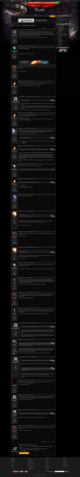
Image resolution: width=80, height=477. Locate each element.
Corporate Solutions (13, 461)
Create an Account (65, 462)
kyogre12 (14, 344)
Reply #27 (20, 45)
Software (15, 0)
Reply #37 (20, 211)
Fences (12, 463)
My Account (64, 461)
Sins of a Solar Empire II (31, 463)
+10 (14, 56)
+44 (14, 40)
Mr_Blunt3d (14, 385)
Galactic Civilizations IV (31, 462)
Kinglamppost (14, 51)
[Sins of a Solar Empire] (40, 9)
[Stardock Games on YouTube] (62, 49)
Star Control (29, 464)
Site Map (45, 475)
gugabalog (14, 400)
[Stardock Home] (12, 0)
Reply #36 (20, 194)
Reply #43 (20, 308)
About (47, 460)
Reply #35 (20, 178)
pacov (14, 70)
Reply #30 (22, 96)
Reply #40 (20, 262)
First (46, 28)
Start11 (12, 462)
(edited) (35, 45)
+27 (14, 91)
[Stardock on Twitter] (59, 49)
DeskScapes (12, 464)
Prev (48, 28)
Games (18, 0)
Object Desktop (13, 460)
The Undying (14, 133)
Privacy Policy (35, 475)
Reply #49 (20, 409)
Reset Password (65, 464)
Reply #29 (20, 81)
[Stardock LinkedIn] (64, 51)
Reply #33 (20, 145)
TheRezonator (14, 86)
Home (12, 23)
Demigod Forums (33, 65)
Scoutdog (14, 236)
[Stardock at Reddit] (59, 51)
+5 (14, 390)
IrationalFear (14, 35)
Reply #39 (20, 247)
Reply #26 (20, 29)
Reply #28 (20, 65)
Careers (47, 463)
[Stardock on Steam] (66, 49)
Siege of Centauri (30, 468)
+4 (15, 107)
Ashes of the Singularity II (31, 460)
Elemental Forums (33, 231)
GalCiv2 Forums (33, 194)
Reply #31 (20, 112)
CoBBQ (14, 216)
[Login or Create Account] (65, 0)
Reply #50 (20, 425)
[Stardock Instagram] (65, 49)
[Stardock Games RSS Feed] (65, 51)
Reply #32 (20, 128)
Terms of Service (39, 475)
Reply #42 (20, 292)
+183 (14, 75)
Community (21, 0)
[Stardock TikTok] (62, 51)
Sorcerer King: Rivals (30, 469)
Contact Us (47, 468)
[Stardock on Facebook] (60, 49)
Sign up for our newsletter (49, 471)
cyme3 (14, 282)
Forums (47, 469)
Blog (27, 0)
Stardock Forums (32, 81)
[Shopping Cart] (66, 0)
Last (54, 28)
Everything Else (16, 23)
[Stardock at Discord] (61, 51)
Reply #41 (20, 277)
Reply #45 (20, 339)
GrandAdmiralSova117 (16, 101)
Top (54, 96)
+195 (14, 242)
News (24, 0)
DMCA (43, 475)
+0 (14, 288)
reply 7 (24, 214)
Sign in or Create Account (24, 453)
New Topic (52, 16)
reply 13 (26, 250)
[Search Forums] (68, 0)
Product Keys (64, 463)
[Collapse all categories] (68, 25)
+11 (14, 420)
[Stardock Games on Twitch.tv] (63, 49)
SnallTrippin (14, 415)
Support (30, 0)
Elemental (29, 461)
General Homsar (14, 200)
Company (47, 458)
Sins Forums (32, 29)
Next (53, 28)
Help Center (64, 460)
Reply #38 (20, 231)
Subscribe (66, 471)
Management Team (48, 462)
